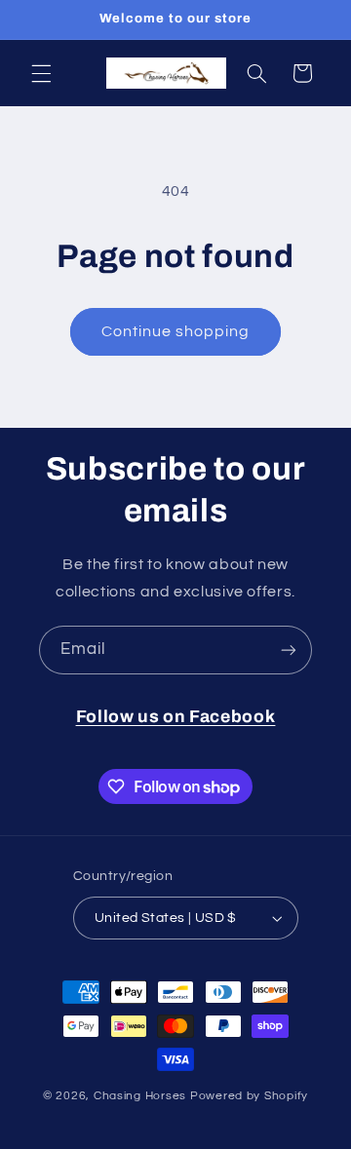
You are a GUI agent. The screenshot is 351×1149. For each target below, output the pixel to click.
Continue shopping (176, 331)
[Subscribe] (288, 649)
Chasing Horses (142, 1096)
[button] (41, 73)
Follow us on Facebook (176, 717)
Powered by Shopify (249, 1096)
